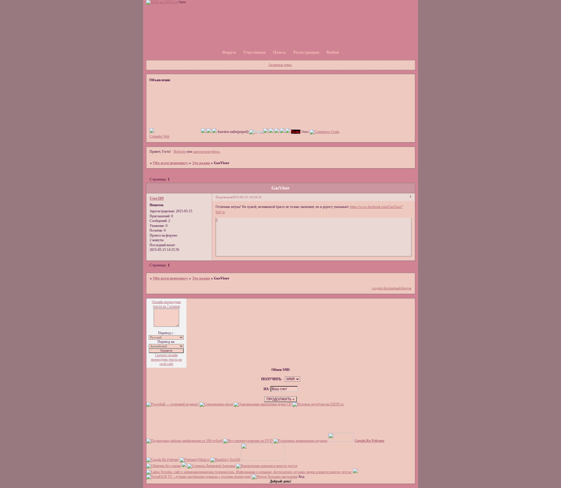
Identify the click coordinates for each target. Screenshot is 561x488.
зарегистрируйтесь (206, 152)
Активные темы (280, 65)
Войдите (180, 152)
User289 (157, 198)
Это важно (201, 163)
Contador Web (159, 136)
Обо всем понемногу (170, 163)
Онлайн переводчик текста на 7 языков (166, 304)
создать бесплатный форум (391, 288)
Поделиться (224, 197)
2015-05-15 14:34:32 (247, 197)
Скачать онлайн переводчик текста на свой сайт (166, 359)
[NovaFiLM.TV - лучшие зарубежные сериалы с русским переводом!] (198, 477)
